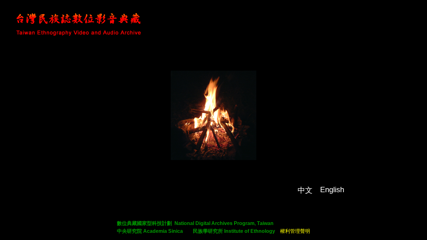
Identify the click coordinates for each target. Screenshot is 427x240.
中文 (305, 190)
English (332, 189)
